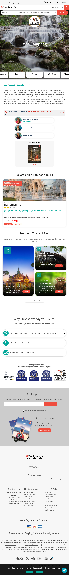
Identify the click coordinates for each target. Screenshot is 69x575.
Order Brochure (45, 430)
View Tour (8, 224)
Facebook (28, 458)
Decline (40, 571)
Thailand (12, 85)
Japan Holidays (28, 496)
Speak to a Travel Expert (30, 119)
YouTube (40, 458)
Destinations (31, 489)
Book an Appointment (29, 128)
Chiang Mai (20, 85)
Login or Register (62, 2)
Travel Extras (49, 501)
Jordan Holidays (29, 503)
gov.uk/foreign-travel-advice (14, 547)
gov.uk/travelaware (10, 545)
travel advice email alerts (44, 547)
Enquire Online (27, 135)
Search (62, 12)
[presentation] (33, 164)
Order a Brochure (34, 142)
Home (5, 85)
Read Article (26, 292)
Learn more (57, 568)
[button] (66, 7)
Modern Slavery (50, 510)
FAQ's (46, 503)
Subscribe (59, 112)
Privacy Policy (49, 508)
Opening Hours (34, 475)
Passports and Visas (51, 494)
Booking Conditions (51, 505)
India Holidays (28, 499)
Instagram (34, 458)
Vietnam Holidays (29, 494)
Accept (29, 571)
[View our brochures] (34, 153)
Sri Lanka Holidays (30, 505)
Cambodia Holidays (30, 501)
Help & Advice (52, 489)
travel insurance (28, 551)
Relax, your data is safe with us (35, 411)
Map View (18, 224)
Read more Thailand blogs (35, 301)
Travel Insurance (50, 499)
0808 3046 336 (57, 7)
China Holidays (28, 492)
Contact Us (14, 489)
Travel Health (49, 496)
